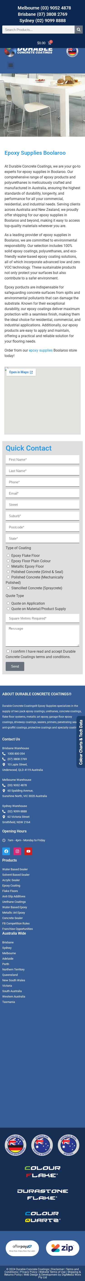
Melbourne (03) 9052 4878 (44, 8)
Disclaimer (57, 1269)
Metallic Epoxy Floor (27, 566)
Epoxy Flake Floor (25, 555)
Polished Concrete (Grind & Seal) (37, 572)
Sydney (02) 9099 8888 (42, 20)
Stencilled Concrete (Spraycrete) (36, 588)
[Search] (79, 29)
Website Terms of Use (52, 1272)
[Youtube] (28, 851)
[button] (10, 65)
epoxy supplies (41, 350)
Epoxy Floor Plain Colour (31, 561)
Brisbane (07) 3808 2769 (42, 14)
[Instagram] (17, 851)
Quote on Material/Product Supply (38, 609)
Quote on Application (28, 603)
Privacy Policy (28, 1272)
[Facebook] (6, 851)
